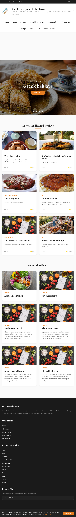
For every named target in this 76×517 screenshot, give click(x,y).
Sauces (31, 29)
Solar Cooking (6, 435)
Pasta (52, 29)
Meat (15, 22)
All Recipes (5, 429)
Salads (7, 22)
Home (4, 426)
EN (69, 1)
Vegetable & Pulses (36, 22)
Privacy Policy (6, 439)
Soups (23, 29)
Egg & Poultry (52, 22)
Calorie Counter (7, 432)
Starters (23, 22)
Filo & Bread (66, 22)
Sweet (45, 29)
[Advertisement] (38, 46)
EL (72, 1)
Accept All (68, 513)
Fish (38, 29)
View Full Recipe (38, 93)
